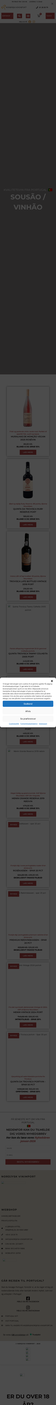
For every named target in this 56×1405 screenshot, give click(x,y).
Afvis (28, 711)
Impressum (43, 724)
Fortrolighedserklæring (29, 724)
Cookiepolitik (14, 724)
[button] (52, 681)
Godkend (28, 703)
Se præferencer (28, 718)
